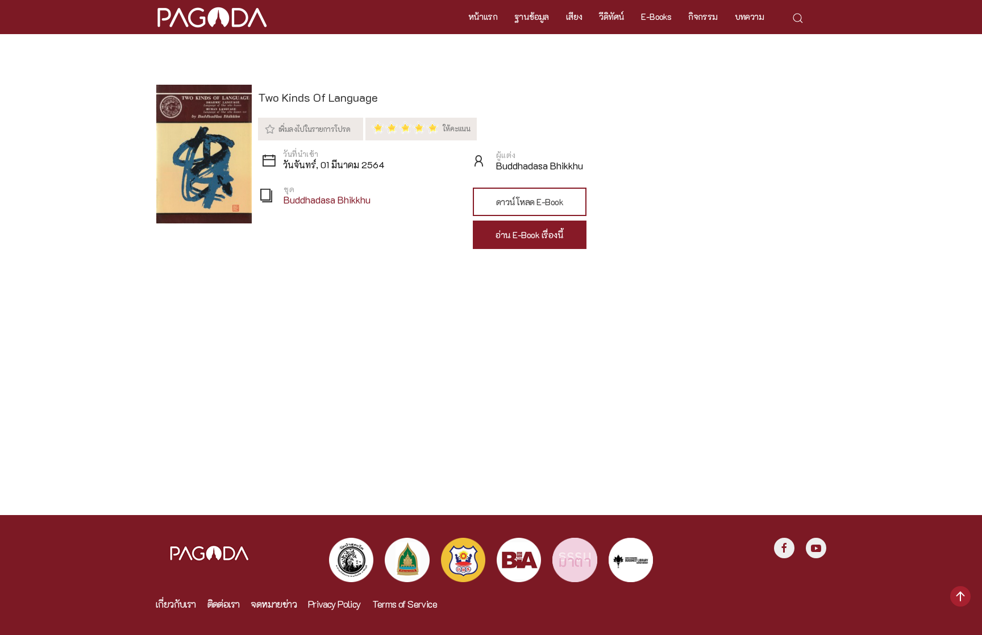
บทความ (749, 16)
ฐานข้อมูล (531, 16)
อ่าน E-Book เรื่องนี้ (529, 234)
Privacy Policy (334, 604)
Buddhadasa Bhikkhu (327, 200)
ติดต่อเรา (223, 604)
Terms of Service (404, 604)
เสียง (574, 16)
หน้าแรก (482, 16)
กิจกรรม (702, 16)
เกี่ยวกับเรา (176, 604)
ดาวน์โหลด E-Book (530, 201)
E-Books (656, 16)
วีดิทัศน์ (611, 16)
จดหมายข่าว (274, 604)
